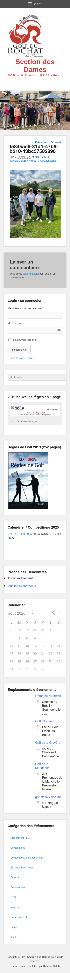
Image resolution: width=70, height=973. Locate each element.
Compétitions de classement (26, 857)
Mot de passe (16, 323)
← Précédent (40, 142)
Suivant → (58, 142)
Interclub (15, 907)
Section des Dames (35, 65)
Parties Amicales (20, 917)
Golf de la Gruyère (47, 742)
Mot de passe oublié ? (22, 358)
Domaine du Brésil (48, 696)
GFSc (13, 897)
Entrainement (17, 887)
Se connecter (19, 349)
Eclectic (15, 877)
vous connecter (31, 273)
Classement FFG (20, 837)
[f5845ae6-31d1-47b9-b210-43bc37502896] (35, 238)
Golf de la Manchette (42, 766)
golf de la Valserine (48, 797)
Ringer (14, 927)
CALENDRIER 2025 (20, 533)
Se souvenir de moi (25, 339)
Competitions (17, 847)
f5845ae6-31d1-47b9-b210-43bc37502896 (33, 161)
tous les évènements (22, 586)
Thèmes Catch (51, 966)
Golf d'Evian (43, 721)
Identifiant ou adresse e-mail (25, 308)
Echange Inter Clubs (21, 867)
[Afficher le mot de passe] (59, 330)
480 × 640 (40, 156)
